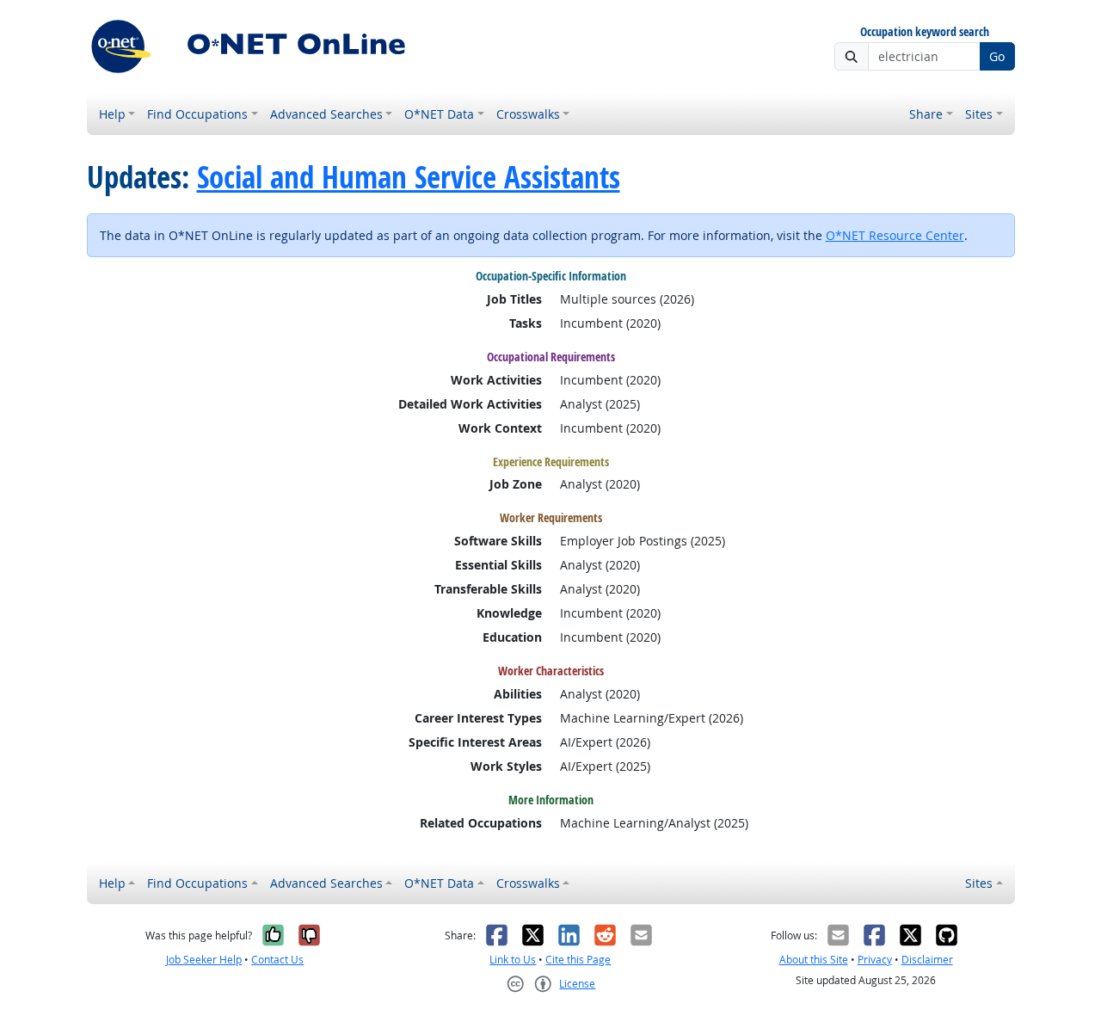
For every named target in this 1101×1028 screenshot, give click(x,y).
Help (112, 114)
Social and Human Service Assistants (408, 177)
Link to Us (512, 959)
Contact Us (277, 959)
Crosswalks (528, 114)
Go (997, 56)
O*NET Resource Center (895, 235)
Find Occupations (197, 114)
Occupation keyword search (924, 32)
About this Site (813, 959)
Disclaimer (927, 959)
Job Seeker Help (204, 959)
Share (926, 114)
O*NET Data (439, 114)
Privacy (875, 959)
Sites (979, 114)
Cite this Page (578, 959)
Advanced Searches (326, 114)
